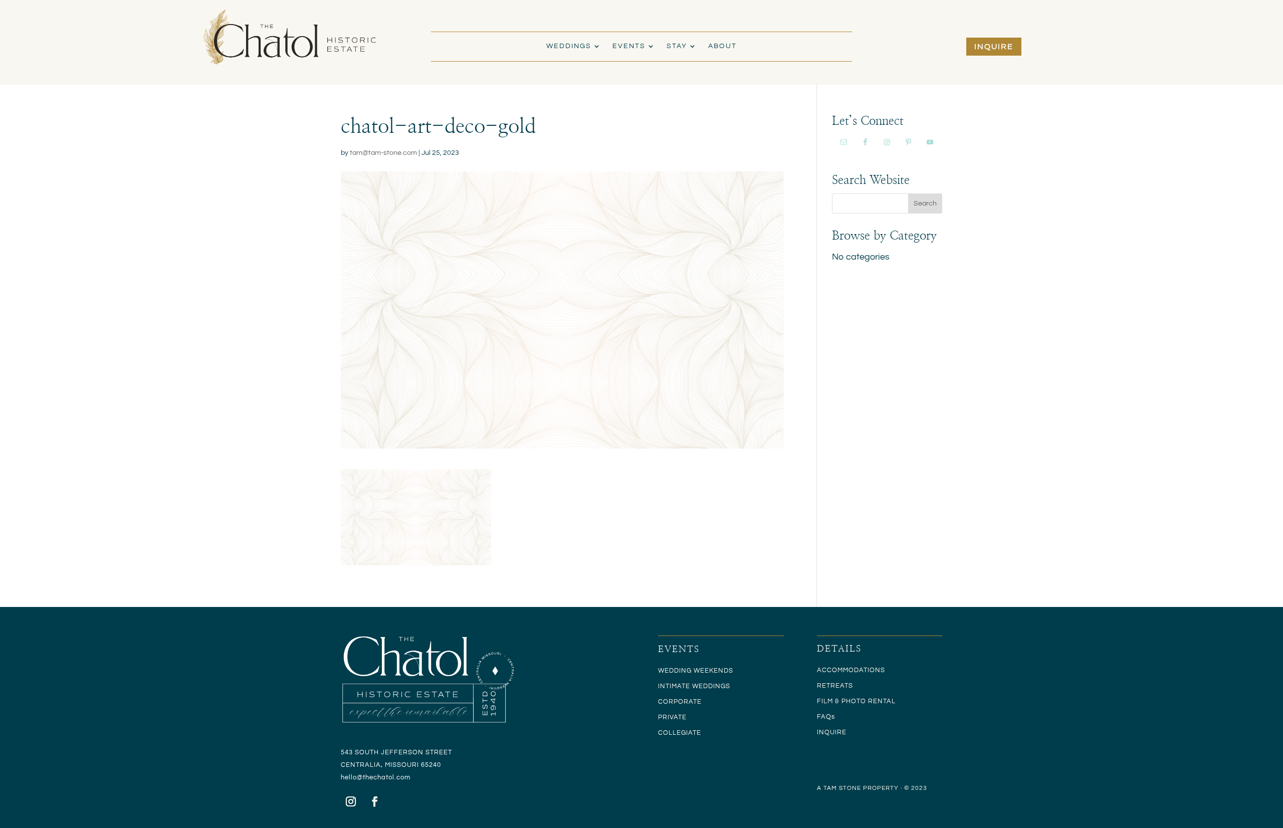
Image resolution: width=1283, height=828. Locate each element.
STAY (677, 46)
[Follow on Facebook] (375, 801)
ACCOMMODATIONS (851, 670)
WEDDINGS (568, 46)
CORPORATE (680, 701)
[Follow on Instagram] (351, 801)
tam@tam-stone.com (383, 152)
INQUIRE (993, 47)
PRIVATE (672, 717)
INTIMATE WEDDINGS (694, 686)
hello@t (353, 777)
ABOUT (722, 46)
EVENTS (629, 46)
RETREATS (835, 685)
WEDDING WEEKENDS (695, 670)
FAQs (826, 716)
